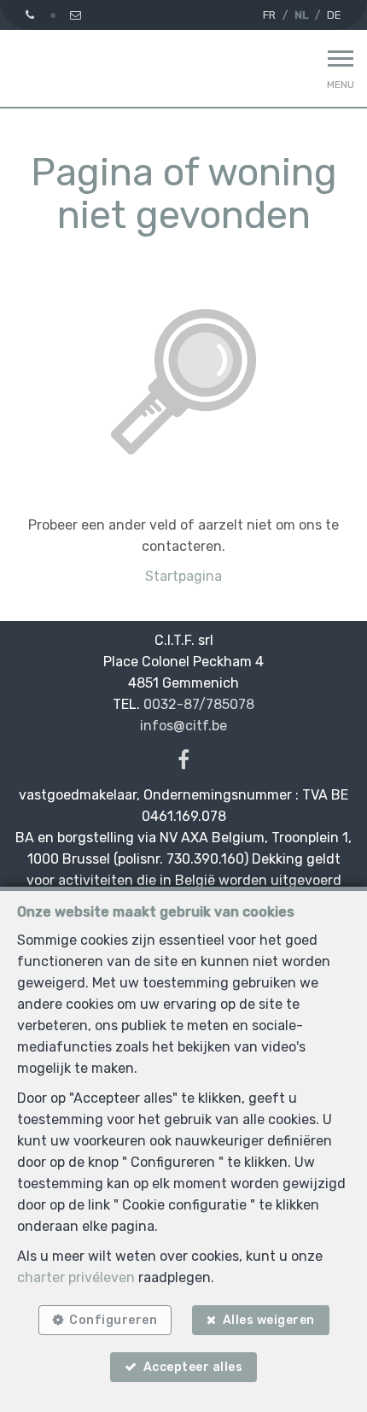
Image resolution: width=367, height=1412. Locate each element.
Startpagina (183, 576)
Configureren (113, 1320)
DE (334, 15)
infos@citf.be (183, 726)
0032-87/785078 (198, 704)
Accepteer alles (193, 1367)
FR (269, 15)
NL (301, 15)
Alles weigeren (269, 1320)
